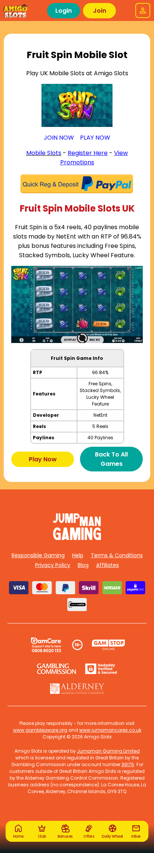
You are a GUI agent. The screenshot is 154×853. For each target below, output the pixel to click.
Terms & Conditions (117, 555)
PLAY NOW (95, 137)
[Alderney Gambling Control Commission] (77, 688)
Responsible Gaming (38, 555)
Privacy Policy (52, 565)
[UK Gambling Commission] (56, 669)
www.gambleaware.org (40, 730)
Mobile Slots (43, 153)
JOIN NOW (59, 137)
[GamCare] (46, 644)
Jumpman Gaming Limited (108, 751)
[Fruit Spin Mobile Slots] (77, 105)
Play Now (43, 459)
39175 (127, 764)
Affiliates (107, 565)
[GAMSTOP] (108, 645)
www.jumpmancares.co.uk (110, 730)
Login (63, 10)
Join (99, 10)
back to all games (111, 459)
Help (77, 555)
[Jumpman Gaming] (77, 538)
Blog (83, 565)
